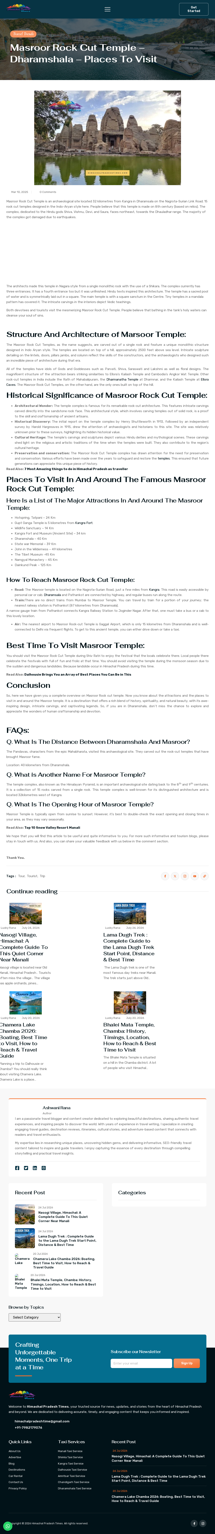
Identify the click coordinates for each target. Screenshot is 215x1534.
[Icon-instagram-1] (202, 1523)
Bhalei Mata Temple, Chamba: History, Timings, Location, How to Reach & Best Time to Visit (129, 1037)
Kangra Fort (84, 523)
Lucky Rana (8, 927)
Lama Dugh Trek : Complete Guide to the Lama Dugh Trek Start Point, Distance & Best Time (129, 947)
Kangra (154, 590)
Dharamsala (52, 595)
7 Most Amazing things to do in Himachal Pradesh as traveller (76, 469)
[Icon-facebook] (194, 1523)
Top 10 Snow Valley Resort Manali (52, 828)
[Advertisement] (107, 252)
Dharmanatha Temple (122, 379)
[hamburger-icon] (104, 9)
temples (164, 458)
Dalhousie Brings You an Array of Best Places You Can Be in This (77, 674)
